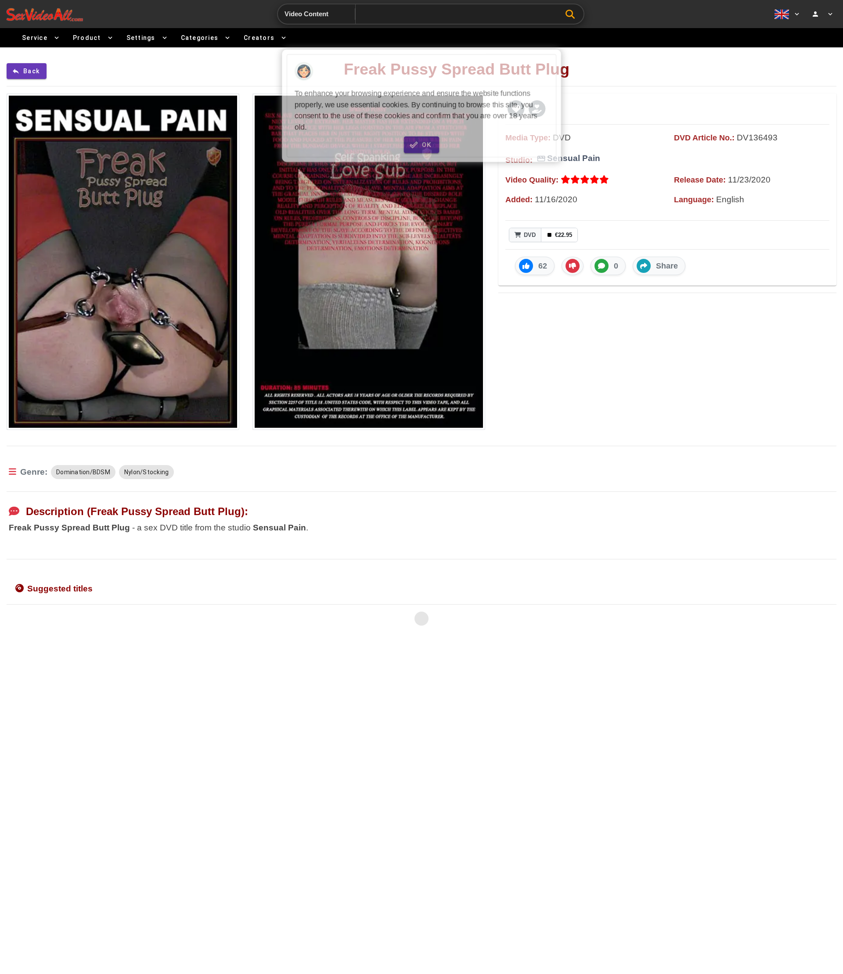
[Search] (572, 14)
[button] (535, 266)
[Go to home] (44, 14)
